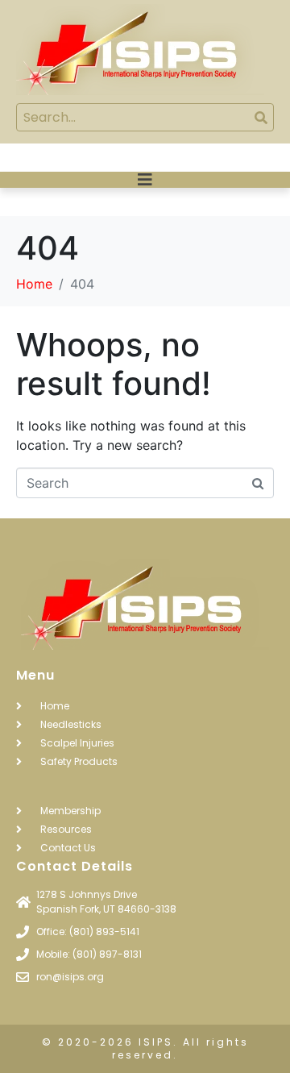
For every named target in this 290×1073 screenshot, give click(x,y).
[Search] (260, 117)
